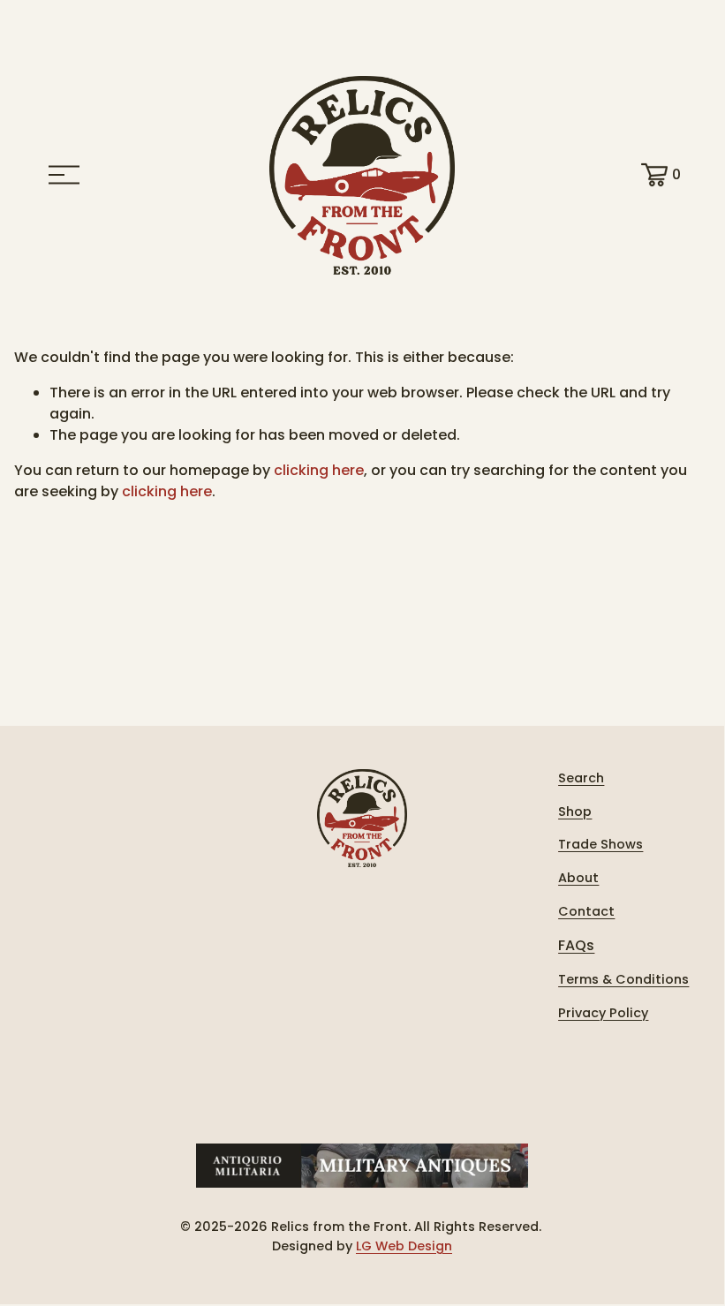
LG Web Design (404, 1246)
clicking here (319, 470)
